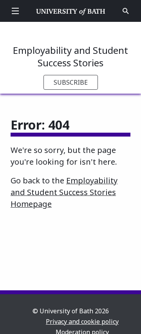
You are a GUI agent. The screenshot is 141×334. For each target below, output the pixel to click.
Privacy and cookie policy (82, 321)
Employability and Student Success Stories (70, 56)
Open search (126, 11)
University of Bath (70, 11)
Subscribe (71, 82)
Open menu (15, 11)
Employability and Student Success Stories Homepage (64, 192)
